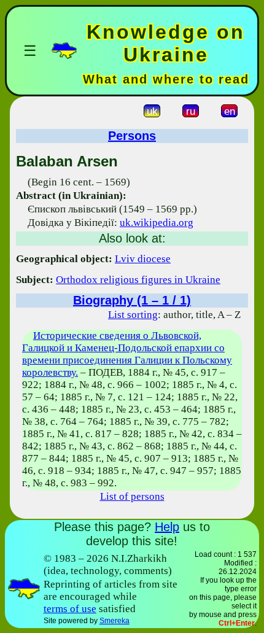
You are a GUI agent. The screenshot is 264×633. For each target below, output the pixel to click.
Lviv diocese (143, 259)
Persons (132, 135)
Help (167, 527)
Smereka (114, 620)
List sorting (133, 314)
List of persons (132, 496)
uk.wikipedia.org (156, 222)
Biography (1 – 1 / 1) (132, 300)
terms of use (70, 609)
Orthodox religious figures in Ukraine (138, 279)
